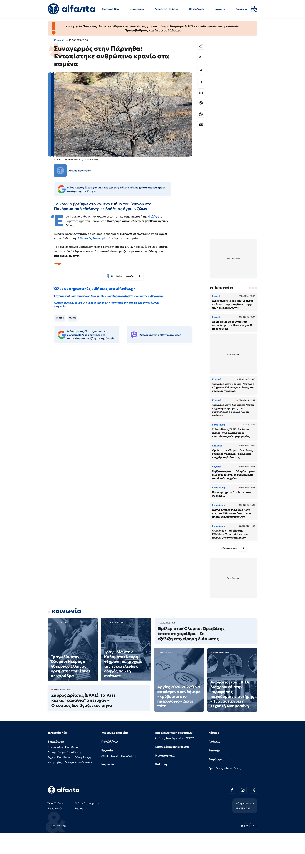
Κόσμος (214, 732)
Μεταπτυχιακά (165, 755)
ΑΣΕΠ (104, 755)
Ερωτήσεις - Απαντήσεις (225, 768)
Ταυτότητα (81, 808)
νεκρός (60, 317)
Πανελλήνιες (196, 8)
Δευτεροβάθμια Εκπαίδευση (64, 752)
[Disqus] (125, 395)
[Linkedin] (201, 92)
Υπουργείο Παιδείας (166, 8)
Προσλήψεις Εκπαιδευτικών (174, 732)
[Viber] (201, 103)
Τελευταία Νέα (110, 8)
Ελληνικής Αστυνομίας (93, 238)
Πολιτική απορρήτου (87, 803)
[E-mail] (201, 124)
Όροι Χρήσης (55, 803)
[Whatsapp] (201, 113)
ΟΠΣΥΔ (190, 738)
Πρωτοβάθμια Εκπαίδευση (63, 747)
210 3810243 (243, 808)
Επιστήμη (215, 750)
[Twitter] (201, 81)
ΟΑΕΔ (114, 755)
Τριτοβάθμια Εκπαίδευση (172, 746)
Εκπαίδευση (136, 8)
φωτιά (72, 317)
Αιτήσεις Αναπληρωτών (169, 738)
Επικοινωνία (55, 808)
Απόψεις (214, 741)
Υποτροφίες (54, 762)
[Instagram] (242, 790)
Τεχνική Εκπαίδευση (59, 757)
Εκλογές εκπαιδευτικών (78, 762)
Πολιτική (161, 764)
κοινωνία (66, 611)
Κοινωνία (241, 8)
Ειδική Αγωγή (83, 757)
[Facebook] (201, 70)
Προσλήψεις (128, 755)
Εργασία (220, 8)
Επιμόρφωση (217, 759)
